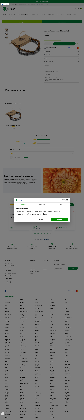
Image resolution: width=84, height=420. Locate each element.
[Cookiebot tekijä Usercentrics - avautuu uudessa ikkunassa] (63, 200)
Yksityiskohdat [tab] (42, 204)
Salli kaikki (59, 219)
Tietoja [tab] (60, 204)
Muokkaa (41, 219)
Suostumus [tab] (23, 204)
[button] (5, 4)
